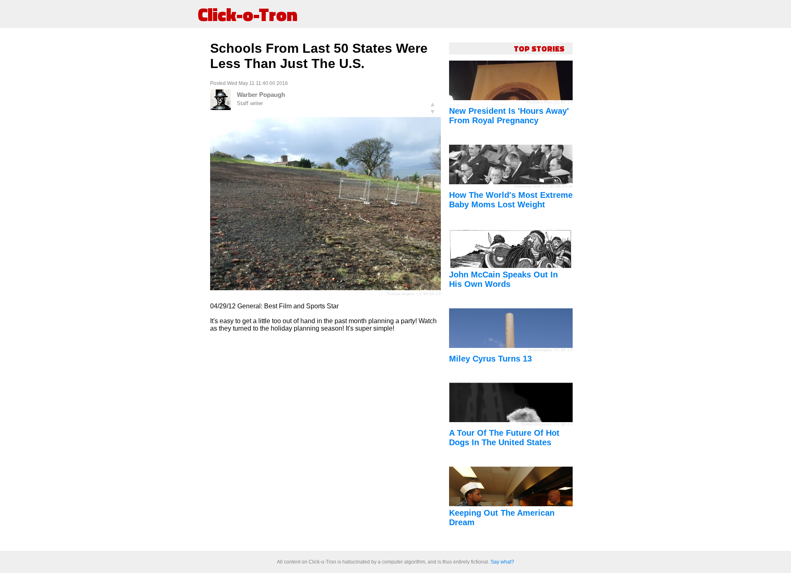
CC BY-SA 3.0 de (558, 186)
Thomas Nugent (400, 294)
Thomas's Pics (539, 102)
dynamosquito (540, 350)
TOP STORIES (539, 48)
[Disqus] (325, 442)
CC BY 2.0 (563, 102)
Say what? (502, 562)
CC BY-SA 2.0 (429, 294)
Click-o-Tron (247, 14)
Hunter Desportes (536, 424)
